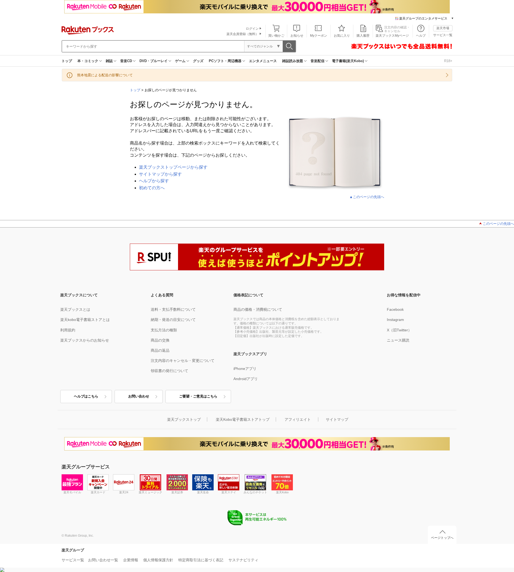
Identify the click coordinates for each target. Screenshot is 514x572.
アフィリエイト (298, 419)
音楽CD (126, 61)
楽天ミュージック (150, 492)
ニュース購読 (398, 340)
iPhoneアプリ (244, 368)
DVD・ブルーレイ (153, 61)
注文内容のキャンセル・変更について (182, 360)
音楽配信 (317, 61)
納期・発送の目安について (173, 319)
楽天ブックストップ (184, 419)
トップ (67, 61)
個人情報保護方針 (158, 560)
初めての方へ (152, 187)
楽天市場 (442, 28)
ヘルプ (421, 35)
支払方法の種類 (164, 330)
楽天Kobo (282, 492)
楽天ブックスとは (75, 309)
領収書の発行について (169, 371)
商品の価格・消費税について (257, 309)
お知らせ (296, 35)
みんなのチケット (255, 492)
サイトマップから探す (160, 174)
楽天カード (98, 492)
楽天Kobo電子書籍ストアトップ (243, 419)
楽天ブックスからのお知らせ (84, 340)
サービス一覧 (442, 35)
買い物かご (276, 35)
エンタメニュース (263, 61)
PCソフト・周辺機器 (225, 61)
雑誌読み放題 (292, 61)
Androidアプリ (245, 379)
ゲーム (180, 61)
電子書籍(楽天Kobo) (348, 61)
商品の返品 (160, 350)
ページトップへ (442, 538)
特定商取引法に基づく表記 (200, 560)
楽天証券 (177, 492)
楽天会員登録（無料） (242, 34)
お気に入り (342, 35)
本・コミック (87, 61)
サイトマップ (337, 419)
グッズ (198, 61)
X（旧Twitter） (399, 330)
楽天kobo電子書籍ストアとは (85, 319)
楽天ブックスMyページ (392, 35)
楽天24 (123, 492)
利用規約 (67, 330)
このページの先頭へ (498, 224)
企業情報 (130, 560)
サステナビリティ (243, 560)
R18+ (448, 61)
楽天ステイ (228, 492)
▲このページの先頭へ (366, 197)
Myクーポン (318, 35)
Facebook (395, 309)
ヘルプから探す (154, 181)
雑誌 (109, 61)
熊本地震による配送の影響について (105, 75)
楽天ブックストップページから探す (173, 167)
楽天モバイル (72, 492)
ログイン (252, 29)
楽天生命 (203, 492)
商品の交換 (160, 340)
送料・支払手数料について (173, 309)
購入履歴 (363, 35)
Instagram (395, 319)
